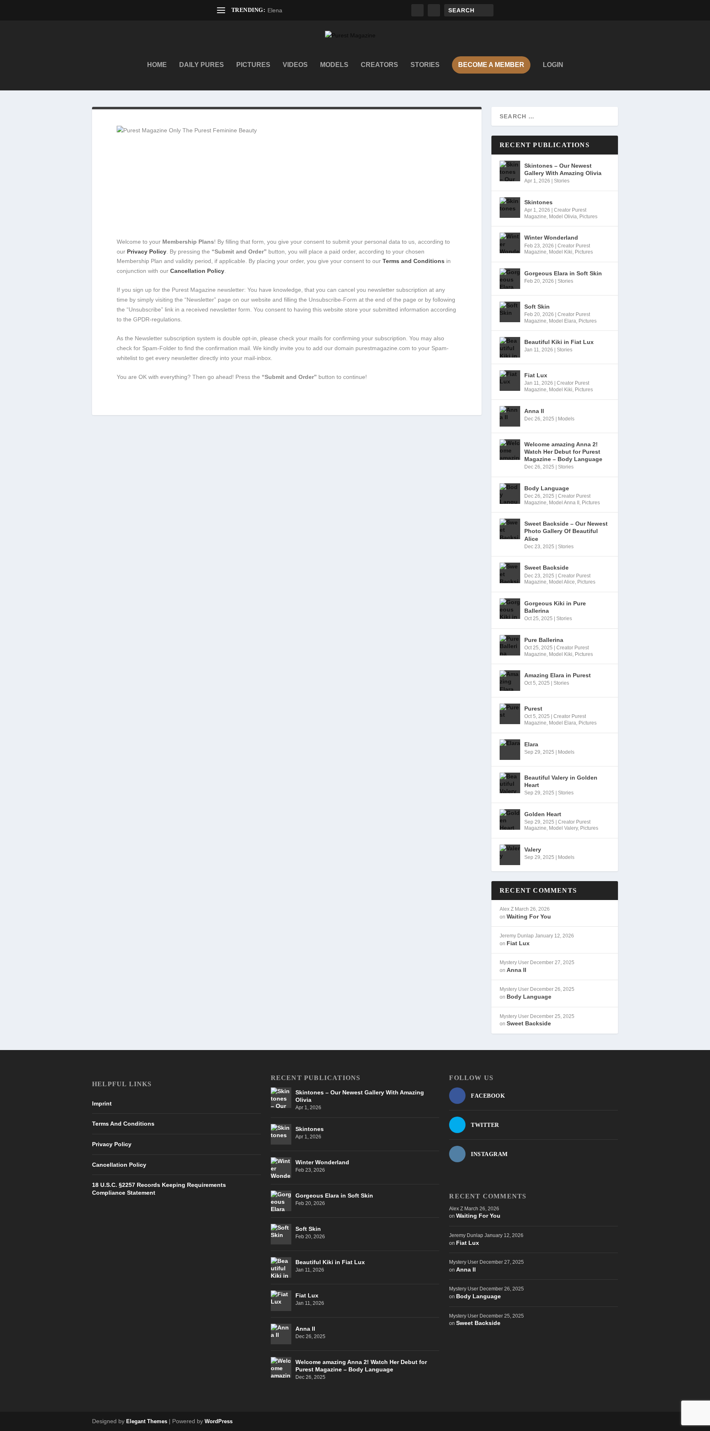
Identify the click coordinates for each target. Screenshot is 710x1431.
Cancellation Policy (119, 1164)
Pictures (253, 65)
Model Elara (562, 321)
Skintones (538, 202)
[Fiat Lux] (510, 380)
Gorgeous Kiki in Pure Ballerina (555, 607)
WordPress (219, 1421)
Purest (533, 708)
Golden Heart (542, 814)
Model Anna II (564, 502)
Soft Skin (537, 306)
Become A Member (491, 64)
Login (553, 65)
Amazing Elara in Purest (557, 675)
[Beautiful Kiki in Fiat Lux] (510, 347)
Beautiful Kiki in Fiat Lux (559, 342)
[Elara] (510, 749)
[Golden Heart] (510, 819)
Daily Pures (201, 65)
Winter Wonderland (551, 237)
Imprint (102, 1103)
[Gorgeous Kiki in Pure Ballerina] (510, 608)
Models (334, 65)
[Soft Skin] (510, 312)
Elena (274, 10)
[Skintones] (510, 207)
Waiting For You (529, 916)
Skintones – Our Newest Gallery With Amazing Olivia (563, 169)
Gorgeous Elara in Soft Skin (563, 273)
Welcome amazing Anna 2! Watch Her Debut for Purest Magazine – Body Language (563, 451)
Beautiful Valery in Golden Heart (560, 781)
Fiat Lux (535, 375)
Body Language (546, 488)
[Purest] (510, 714)
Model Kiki (560, 252)
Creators (379, 65)
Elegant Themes (146, 1421)
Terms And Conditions (123, 1123)
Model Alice (562, 582)
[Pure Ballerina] (510, 645)
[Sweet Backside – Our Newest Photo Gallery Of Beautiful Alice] (510, 529)
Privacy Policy (111, 1144)
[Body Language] (510, 493)
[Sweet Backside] (510, 573)
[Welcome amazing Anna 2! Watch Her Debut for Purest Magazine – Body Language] (510, 449)
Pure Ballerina (543, 640)
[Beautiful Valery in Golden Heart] (510, 783)
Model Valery (563, 828)
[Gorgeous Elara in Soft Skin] (510, 278)
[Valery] (510, 855)
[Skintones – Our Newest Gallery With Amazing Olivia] (510, 171)
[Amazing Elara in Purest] (510, 680)
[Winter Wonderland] (510, 243)
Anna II (534, 411)
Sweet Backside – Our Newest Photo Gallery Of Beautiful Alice (566, 531)
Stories (425, 65)
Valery (532, 849)
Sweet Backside (546, 567)
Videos (295, 65)
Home (157, 65)
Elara (531, 744)
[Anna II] (510, 416)
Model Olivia (563, 216)
